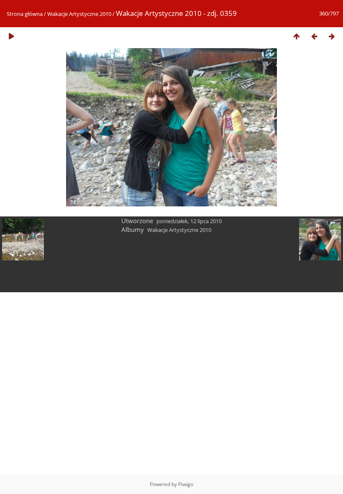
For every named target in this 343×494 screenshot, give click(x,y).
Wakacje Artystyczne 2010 (79, 14)
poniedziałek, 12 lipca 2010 (189, 221)
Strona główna (25, 14)
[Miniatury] (296, 36)
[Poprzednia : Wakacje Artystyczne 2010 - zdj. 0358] (314, 36)
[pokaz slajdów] (11, 36)
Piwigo (185, 484)
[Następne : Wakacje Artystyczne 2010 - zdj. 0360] (331, 36)
